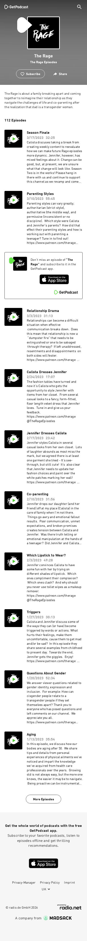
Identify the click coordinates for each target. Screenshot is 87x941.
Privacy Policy (50, 882)
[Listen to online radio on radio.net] (69, 907)
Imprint (69, 882)
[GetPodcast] (16, 6)
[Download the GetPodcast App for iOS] (54, 279)
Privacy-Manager (23, 882)
